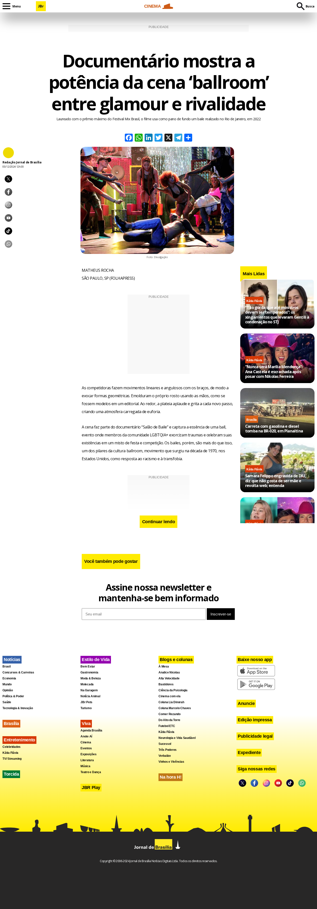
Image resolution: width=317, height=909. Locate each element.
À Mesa (163, 666)
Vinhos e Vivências (171, 761)
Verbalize (164, 756)
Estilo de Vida (96, 659)
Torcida (11, 774)
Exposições (88, 754)
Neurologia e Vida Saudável (177, 738)
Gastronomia (89, 672)
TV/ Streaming (12, 758)
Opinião (7, 690)
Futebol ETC (166, 726)
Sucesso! (164, 744)
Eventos (86, 748)
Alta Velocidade (168, 678)
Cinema (85, 742)
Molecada (87, 684)
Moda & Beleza (90, 678)
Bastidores (166, 684)
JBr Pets (86, 702)
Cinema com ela (169, 696)
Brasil (6, 666)
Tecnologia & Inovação (17, 708)
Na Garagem (89, 690)
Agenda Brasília (91, 730)
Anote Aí (86, 736)
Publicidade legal (255, 736)
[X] (168, 138)
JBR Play (91, 787)
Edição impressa (255, 719)
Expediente (249, 752)
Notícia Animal (90, 696)
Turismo (85, 708)
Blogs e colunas (176, 659)
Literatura (87, 760)
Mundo (7, 684)
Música (85, 766)
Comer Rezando (169, 714)
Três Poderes (167, 750)
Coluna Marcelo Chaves (174, 708)
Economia (9, 678)
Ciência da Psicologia (172, 690)
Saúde (6, 702)
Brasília (251, 420)
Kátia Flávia (254, 301)
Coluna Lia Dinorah (171, 702)
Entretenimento (19, 739)
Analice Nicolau (169, 672)
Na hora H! (170, 777)
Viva (86, 723)
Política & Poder (13, 696)
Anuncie (246, 703)
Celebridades (11, 747)
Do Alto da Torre (169, 720)
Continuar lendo (158, 521)
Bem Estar (87, 666)
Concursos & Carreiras (18, 672)
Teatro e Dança (90, 772)
